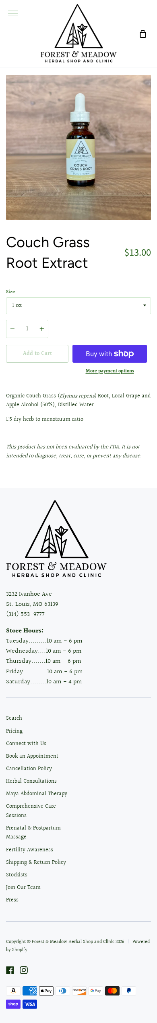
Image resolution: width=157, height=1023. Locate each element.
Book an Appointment (32, 756)
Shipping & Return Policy (36, 862)
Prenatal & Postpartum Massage (33, 833)
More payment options (110, 371)
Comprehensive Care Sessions (31, 811)
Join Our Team (23, 887)
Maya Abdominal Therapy (36, 794)
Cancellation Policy (29, 769)
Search (14, 718)
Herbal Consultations (31, 781)
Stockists (16, 875)
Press (12, 900)
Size (10, 292)
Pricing (14, 731)
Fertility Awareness (29, 850)
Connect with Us (26, 743)
